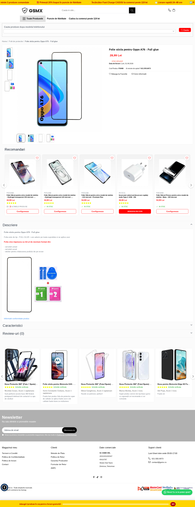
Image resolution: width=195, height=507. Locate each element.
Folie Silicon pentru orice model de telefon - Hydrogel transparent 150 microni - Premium (22, 196)
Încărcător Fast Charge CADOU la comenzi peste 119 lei (103, 2)
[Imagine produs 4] (50, 138)
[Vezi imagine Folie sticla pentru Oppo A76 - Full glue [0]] (9, 52)
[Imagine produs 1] (21, 138)
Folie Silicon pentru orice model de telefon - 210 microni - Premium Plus (97, 196)
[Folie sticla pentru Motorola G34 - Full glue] (59, 364)
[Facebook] (93, 477)
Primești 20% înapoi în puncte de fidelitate (44, 2)
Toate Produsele (35, 18)
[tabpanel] (59, 89)
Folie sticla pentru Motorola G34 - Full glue (62, 384)
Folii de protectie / (17, 41)
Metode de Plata (58, 453)
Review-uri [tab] (13, 333)
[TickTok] (97, 477)
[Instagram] (101, 477)
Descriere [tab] (10, 225)
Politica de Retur (58, 457)
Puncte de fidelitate (56, 18)
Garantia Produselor (59, 461)
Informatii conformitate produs (16, 318)
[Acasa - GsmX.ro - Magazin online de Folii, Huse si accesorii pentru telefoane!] (33, 10)
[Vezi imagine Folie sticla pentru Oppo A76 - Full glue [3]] (9, 86)
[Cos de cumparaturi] (173, 10)
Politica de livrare (9, 461)
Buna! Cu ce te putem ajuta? (178, 492)
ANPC (53, 468)
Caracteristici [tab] (13, 326)
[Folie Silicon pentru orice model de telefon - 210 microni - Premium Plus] (97, 172)
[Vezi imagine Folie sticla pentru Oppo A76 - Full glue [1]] (9, 63)
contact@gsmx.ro (158, 462)
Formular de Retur (58, 464)
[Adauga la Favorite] (37, 158)
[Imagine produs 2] (31, 138)
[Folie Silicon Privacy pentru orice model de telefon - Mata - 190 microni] (172, 172)
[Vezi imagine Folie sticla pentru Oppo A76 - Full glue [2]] (9, 74)
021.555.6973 (157, 459)
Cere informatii (139, 74)
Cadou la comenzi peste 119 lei (84, 18)
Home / (5, 41)
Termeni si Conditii (9, 453)
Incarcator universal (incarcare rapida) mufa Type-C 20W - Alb (133, 196)
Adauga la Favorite (119, 74)
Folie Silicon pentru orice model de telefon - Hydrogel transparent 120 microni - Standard (59, 196)
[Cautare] (132, 10)
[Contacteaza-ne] (169, 10)
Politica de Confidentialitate (67, 435)
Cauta (186, 30)
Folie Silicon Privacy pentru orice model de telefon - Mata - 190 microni (172, 196)
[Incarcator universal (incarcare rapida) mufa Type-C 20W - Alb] (135, 172)
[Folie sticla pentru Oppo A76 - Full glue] (59, 89)
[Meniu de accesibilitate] (4, 487)
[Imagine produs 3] (40, 138)
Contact (5, 464)
